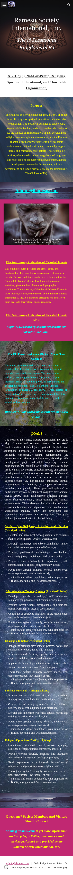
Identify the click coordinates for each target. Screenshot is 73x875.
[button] (4, 4)
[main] (37, 24)
